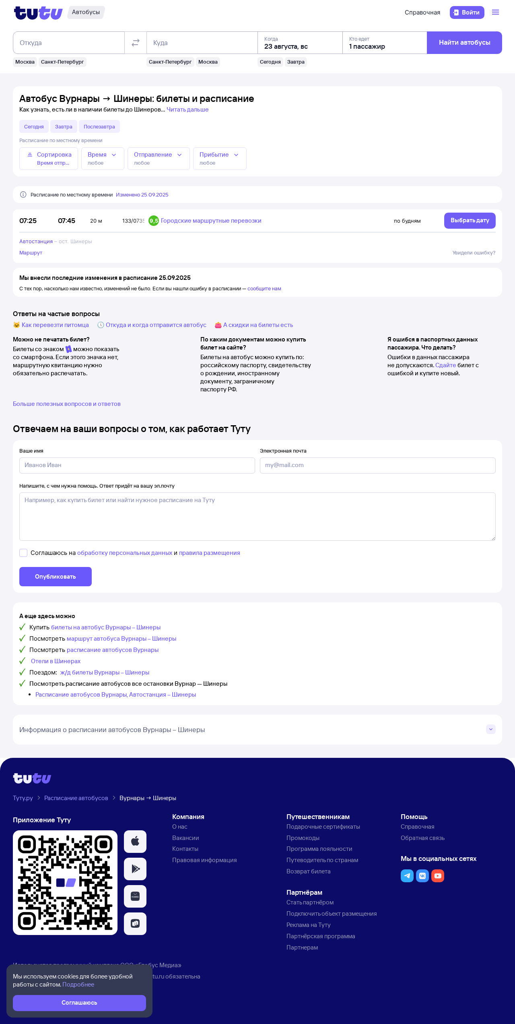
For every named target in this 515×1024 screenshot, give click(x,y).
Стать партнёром (310, 902)
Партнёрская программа (320, 936)
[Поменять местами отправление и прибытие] (135, 42)
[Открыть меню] (496, 12)
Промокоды (302, 838)
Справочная (422, 12)
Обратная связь (423, 838)
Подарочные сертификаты (323, 826)
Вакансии (185, 838)
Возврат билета (308, 871)
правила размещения (209, 552)
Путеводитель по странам (322, 860)
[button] (135, 841)
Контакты (185, 848)
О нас (179, 826)
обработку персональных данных (124, 552)
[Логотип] (38, 12)
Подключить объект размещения (331, 913)
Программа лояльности (319, 848)
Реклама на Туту (308, 925)
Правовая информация (204, 860)
